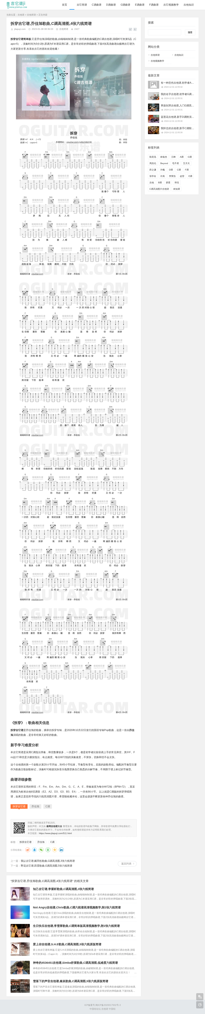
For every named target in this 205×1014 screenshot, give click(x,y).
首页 (64, 4)
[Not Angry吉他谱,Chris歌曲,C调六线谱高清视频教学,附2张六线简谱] (20, 912)
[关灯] (199, 1004)
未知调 (176, 189)
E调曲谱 (139, 4)
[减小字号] (135, 29)
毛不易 (175, 163)
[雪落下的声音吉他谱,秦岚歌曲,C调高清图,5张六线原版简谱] (20, 986)
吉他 (151, 182)
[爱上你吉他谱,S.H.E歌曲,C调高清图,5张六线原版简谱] (20, 949)
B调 (160, 182)
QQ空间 (54, 849)
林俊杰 (163, 157)
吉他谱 (21, 14)
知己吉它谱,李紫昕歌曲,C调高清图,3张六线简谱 (63, 889)
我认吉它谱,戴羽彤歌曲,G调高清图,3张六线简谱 (48, 861)
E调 (190, 176)
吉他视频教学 (157, 61)
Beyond (164, 163)
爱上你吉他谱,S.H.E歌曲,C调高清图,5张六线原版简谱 (67, 944)
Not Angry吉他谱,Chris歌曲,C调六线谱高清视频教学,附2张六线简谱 (77, 907)
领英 (61, 849)
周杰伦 (152, 163)
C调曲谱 (96, 4)
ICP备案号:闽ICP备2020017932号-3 (102, 1005)
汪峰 (173, 157)
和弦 (177, 182)
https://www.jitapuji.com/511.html (55, 833)
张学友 (152, 176)
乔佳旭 (41, 842)
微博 (27, 849)
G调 (190, 157)
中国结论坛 (95, 1009)
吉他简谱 (31, 14)
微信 (41, 849)
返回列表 (126, 863)
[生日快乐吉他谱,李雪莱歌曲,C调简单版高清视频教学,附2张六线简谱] (20, 930)
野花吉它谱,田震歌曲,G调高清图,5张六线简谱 (46, 865)
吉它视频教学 (171, 4)
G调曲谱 (125, 4)
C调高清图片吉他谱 (159, 189)
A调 (182, 157)
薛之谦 (152, 169)
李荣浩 (172, 176)
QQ (34, 849)
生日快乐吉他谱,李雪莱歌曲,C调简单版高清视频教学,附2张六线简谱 (76, 925)
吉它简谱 (82, 4)
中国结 (112, 1009)
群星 (168, 182)
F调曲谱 (154, 4)
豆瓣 (47, 849)
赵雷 (182, 176)
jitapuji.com (20, 29)
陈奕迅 (152, 157)
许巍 (162, 169)
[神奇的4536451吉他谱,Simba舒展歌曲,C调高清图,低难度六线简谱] (20, 967)
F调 (187, 169)
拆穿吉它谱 (26, 842)
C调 (52, 842)
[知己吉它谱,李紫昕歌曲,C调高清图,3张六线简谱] (20, 894)
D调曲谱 (111, 4)
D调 (171, 169)
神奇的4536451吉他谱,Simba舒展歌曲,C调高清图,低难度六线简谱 (75, 962)
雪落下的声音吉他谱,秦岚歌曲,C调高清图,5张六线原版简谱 (70, 981)
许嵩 (162, 176)
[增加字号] (130, 29)
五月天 (186, 163)
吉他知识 (189, 4)
